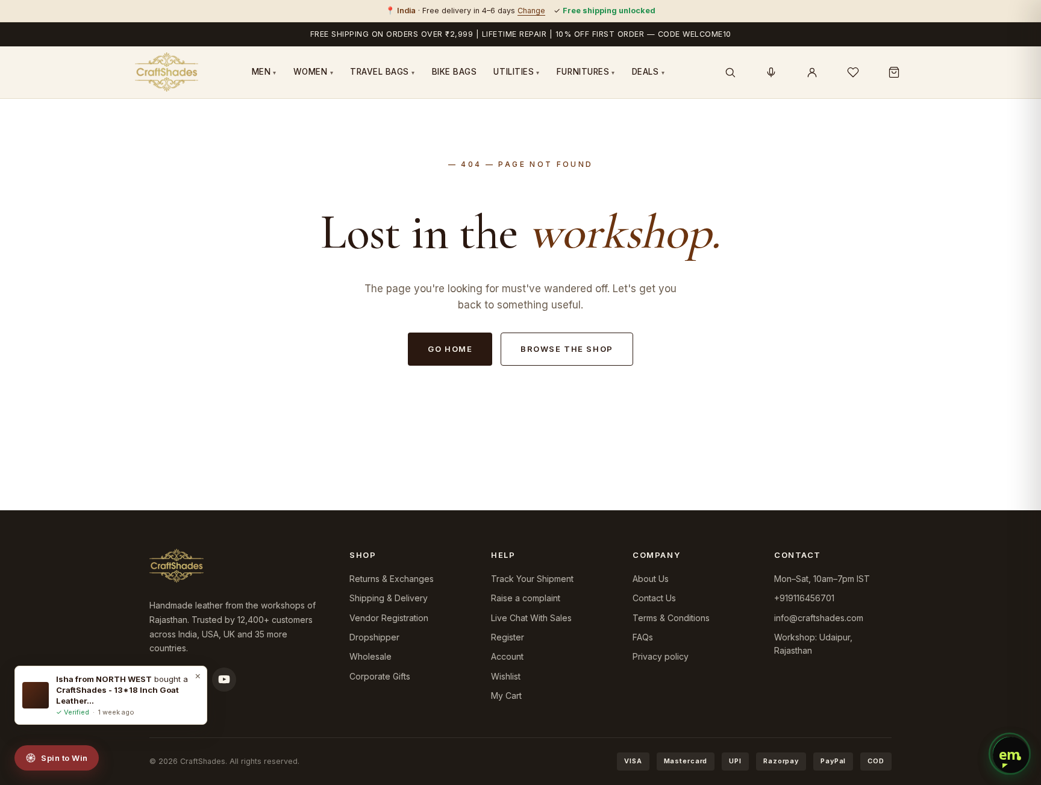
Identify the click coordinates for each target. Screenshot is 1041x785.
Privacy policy (661, 656)
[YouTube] (224, 680)
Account (507, 656)
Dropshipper (374, 637)
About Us (651, 579)
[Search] (730, 72)
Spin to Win (64, 758)
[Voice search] (771, 72)
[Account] (812, 72)
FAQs (643, 637)
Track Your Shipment (532, 579)
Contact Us (654, 598)
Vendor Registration (388, 618)
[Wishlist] (853, 72)
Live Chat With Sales (531, 618)
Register (507, 637)
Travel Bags (382, 72)
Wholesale (370, 656)
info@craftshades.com (818, 618)
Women (313, 72)
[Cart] (894, 72)
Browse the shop (566, 349)
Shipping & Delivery (388, 598)
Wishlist (505, 676)
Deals (648, 72)
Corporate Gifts (379, 676)
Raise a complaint (525, 598)
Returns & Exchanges (391, 579)
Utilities (516, 72)
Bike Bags (454, 72)
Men (264, 72)
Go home (450, 349)
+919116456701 (804, 598)
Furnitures (586, 72)
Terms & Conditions (671, 618)
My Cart (506, 695)
